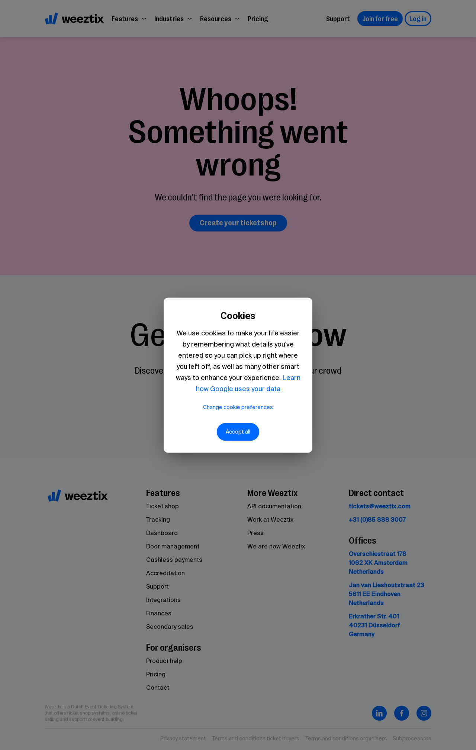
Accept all (238, 432)
